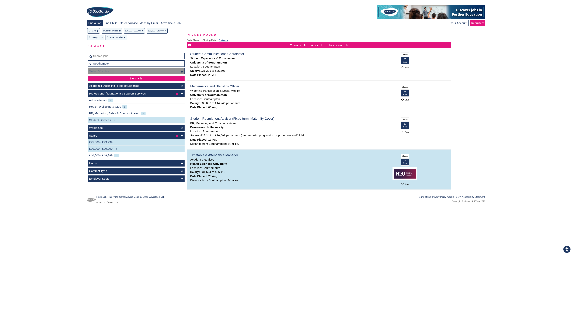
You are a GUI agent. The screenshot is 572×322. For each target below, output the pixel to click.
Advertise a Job (171, 23)
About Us (100, 202)
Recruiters (477, 23)
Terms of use (424, 197)
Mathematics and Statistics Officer (214, 86)
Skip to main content (14, 3)
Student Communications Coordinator (217, 54)
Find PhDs (110, 23)
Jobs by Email (149, 23)
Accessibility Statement (473, 197)
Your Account (458, 23)
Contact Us (112, 202)
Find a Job (94, 23)
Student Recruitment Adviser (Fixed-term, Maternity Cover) (232, 118)
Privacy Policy (439, 197)
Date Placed (193, 40)
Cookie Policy (454, 197)
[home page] (100, 13)
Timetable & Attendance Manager (214, 155)
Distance (223, 40)
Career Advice (129, 23)
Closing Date (209, 40)
